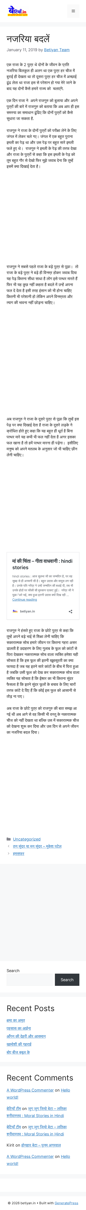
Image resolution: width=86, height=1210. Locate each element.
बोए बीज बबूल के (18, 1052)
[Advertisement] (43, 218)
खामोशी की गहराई (19, 1044)
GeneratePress (66, 1203)
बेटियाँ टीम (14, 1108)
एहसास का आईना (19, 1028)
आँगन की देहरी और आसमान (26, 1036)
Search (13, 970)
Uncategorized (27, 839)
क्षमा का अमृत (16, 1020)
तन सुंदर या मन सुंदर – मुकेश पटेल (37, 846)
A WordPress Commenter (30, 1090)
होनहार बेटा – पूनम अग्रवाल (41, 1145)
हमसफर (18, 853)
